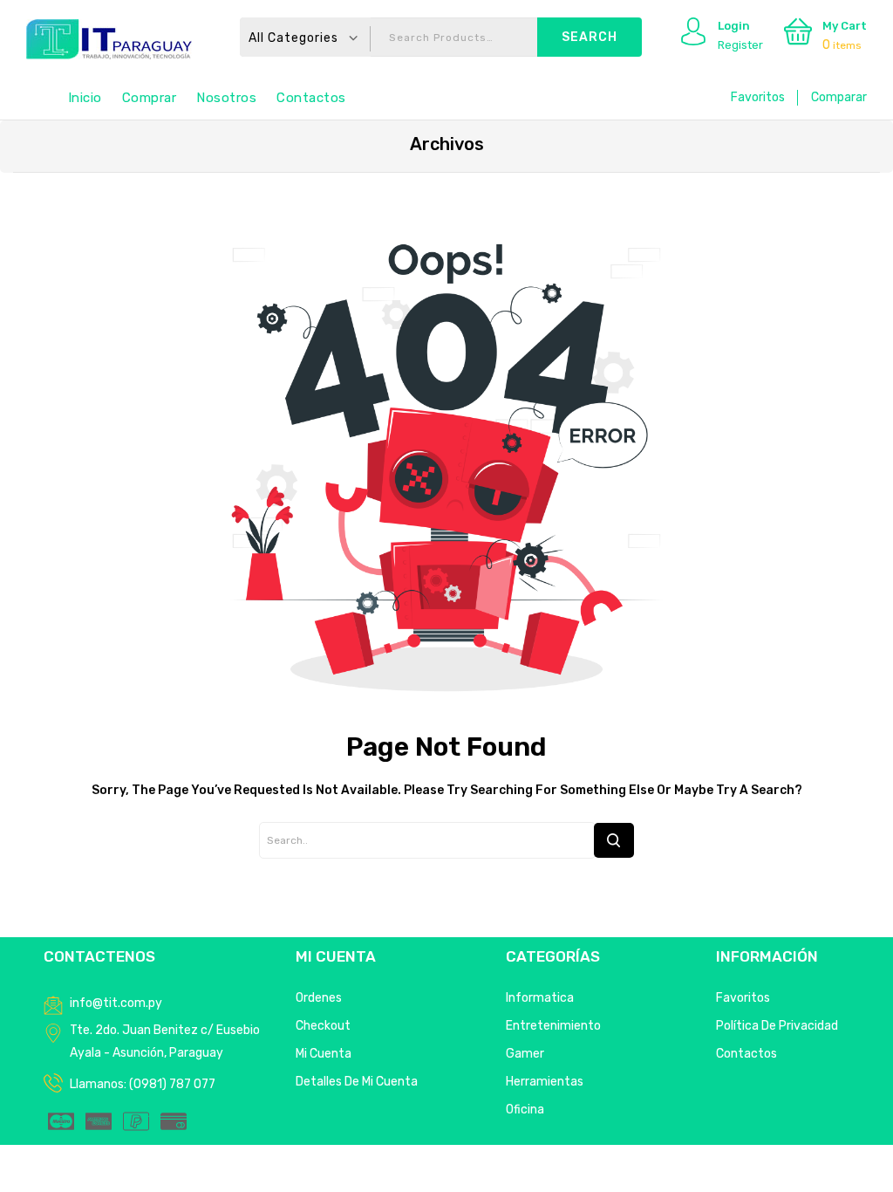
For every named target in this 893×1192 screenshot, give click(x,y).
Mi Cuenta (323, 1053)
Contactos (311, 98)
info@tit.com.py (116, 1003)
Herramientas (544, 1081)
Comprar (149, 98)
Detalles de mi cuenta (357, 1081)
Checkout (323, 1025)
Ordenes (319, 997)
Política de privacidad (777, 1025)
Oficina (525, 1109)
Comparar (839, 97)
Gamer (525, 1053)
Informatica (540, 997)
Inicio (85, 98)
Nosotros (226, 98)
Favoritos (758, 97)
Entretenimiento (553, 1025)
